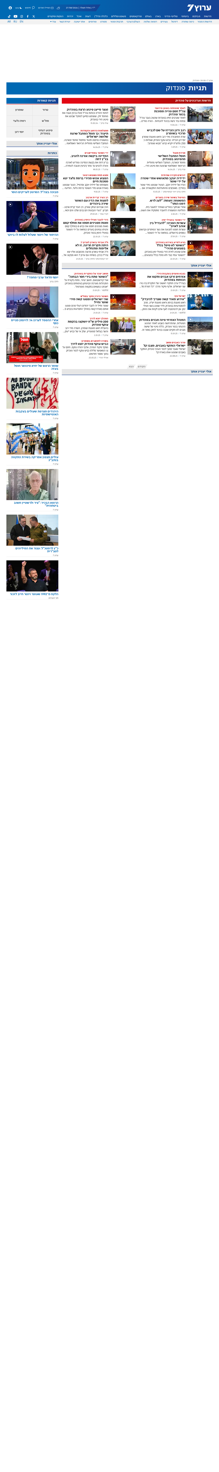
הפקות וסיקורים (55, 16)
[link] (32, 193)
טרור (45, 109)
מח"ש (45, 120)
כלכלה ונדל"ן (101, 16)
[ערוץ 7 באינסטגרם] (22, 16)
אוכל (79, 16)
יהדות (70, 16)
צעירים (164, 22)
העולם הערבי (133, 22)
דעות (88, 16)
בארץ (158, 16)
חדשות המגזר (205, 22)
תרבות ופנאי (116, 22)
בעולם (148, 16)
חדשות (207, 16)
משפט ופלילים (118, 16)
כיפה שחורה (187, 22)
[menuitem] (207, 16)
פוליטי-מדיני (171, 16)
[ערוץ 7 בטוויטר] (34, 16)
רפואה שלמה (150, 22)
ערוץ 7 (210, 80)
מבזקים (196, 16)
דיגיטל (174, 22)
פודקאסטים (136, 16)
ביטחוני (185, 16)
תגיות (203, 80)
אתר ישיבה (79, 22)
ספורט (103, 22)
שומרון (19, 109)
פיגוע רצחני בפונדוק (45, 132)
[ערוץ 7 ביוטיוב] (15, 16)
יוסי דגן (19, 131)
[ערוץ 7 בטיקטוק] (9, 16)
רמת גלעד (19, 120)
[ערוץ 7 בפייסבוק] (27, 16)
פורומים (93, 22)
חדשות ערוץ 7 (197, 9)
